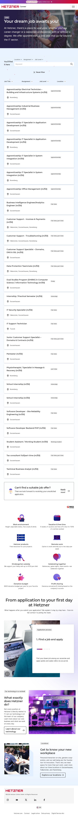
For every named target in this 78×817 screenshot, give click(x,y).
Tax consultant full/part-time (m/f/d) (23, 455)
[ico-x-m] (26, 800)
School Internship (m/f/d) (18, 384)
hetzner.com (18, 813)
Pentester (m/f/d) (15, 354)
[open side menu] (73, 7)
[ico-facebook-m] (44, 800)
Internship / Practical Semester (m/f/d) (24, 296)
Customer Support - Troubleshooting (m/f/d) (27, 236)
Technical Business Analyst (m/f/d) (22, 469)
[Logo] (39, 791)
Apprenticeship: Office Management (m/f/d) (27, 189)
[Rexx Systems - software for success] (70, 507)
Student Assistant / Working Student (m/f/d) (27, 442)
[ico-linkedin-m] (35, 800)
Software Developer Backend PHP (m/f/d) (26, 428)
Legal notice (35, 813)
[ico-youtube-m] (17, 800)
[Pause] (7, 673)
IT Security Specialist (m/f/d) (19, 310)
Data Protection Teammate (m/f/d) (23, 266)
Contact (27, 813)
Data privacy (45, 813)
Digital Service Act (58, 813)
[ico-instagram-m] (8, 800)
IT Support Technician (17, 324)
